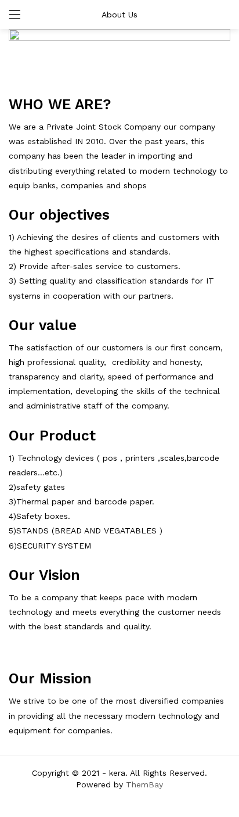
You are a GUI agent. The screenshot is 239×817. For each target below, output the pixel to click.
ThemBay (144, 784)
